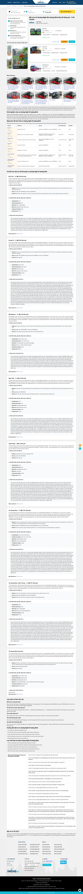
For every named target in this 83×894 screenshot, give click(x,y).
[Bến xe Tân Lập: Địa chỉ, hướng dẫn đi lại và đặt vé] (69, 95)
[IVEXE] (41, 2)
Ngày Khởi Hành (48, 10)
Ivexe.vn (62, 833)
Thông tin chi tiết (56, 41)
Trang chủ (9, 6)
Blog (60, 2)
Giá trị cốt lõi (9, 865)
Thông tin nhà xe (16, 2)
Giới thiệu (10, 2)
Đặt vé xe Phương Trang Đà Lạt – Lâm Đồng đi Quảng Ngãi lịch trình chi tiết (13, 101)
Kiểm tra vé (54, 2)
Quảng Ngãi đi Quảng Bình (16, 107)
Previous (14, 58)
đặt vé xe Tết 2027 (29, 835)
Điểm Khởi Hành (14, 10)
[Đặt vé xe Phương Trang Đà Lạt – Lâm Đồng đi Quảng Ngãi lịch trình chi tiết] (13, 95)
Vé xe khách (14, 6)
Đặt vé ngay (72, 41)
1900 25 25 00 (72, 3)
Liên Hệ (8, 863)
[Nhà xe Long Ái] (55, 95)
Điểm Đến (30, 10)
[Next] (26, 58)
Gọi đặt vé (65, 41)
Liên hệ (63, 2)
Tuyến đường (24, 2)
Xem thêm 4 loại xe (46, 37)
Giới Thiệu (10, 861)
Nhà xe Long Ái (52, 99)
